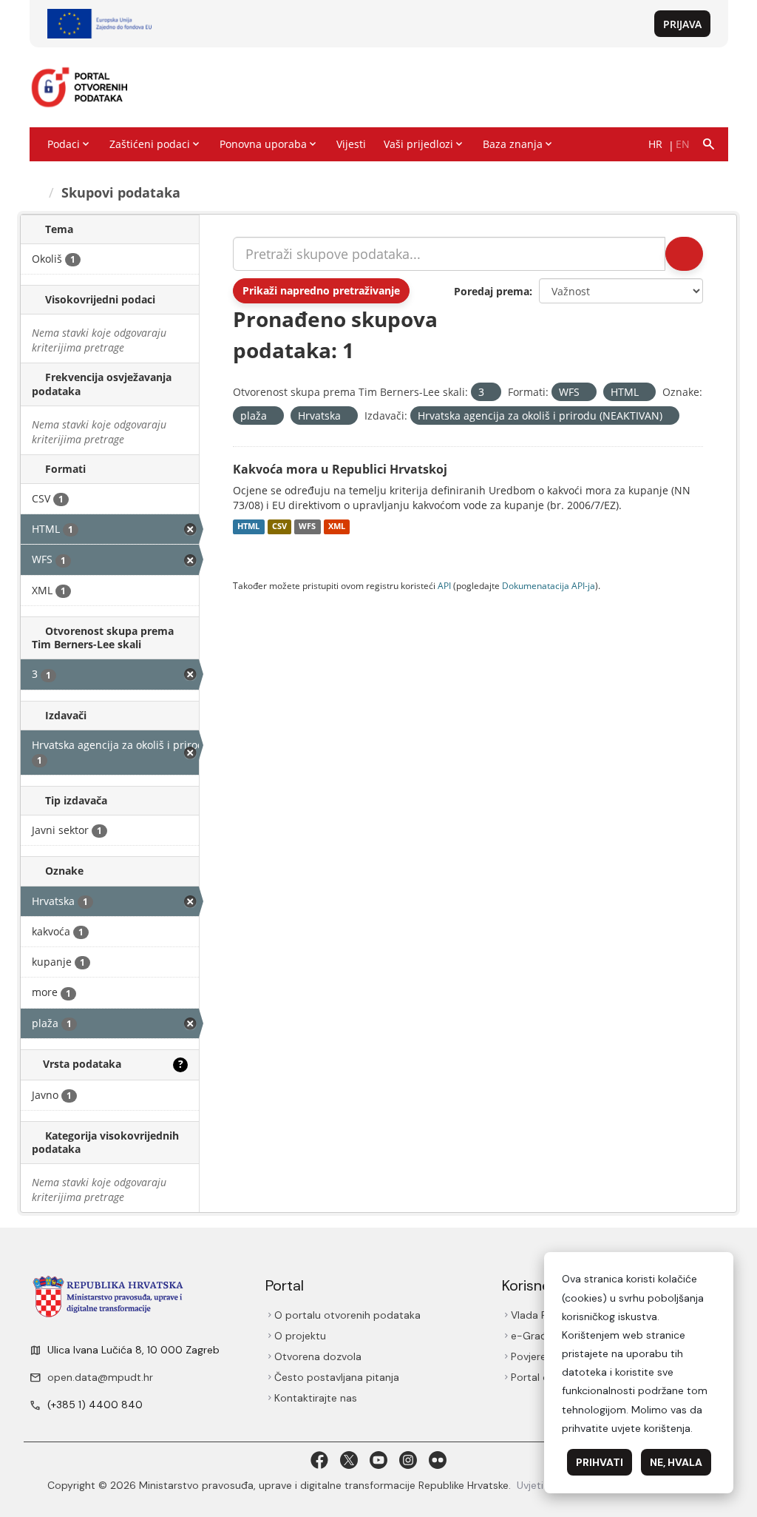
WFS (307, 527)
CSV (279, 527)
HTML (248, 527)
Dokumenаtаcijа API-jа (548, 585)
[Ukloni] (490, 392)
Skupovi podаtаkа (120, 192)
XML (336, 527)
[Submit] (684, 254)
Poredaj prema (491, 291)
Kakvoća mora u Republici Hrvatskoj (340, 469)
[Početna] (36, 192)
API (444, 585)
